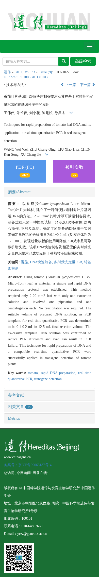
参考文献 (16, 395)
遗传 (7, 72)
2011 (19, 72)
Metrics (14, 418)
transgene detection (48, 379)
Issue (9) (46, 72)
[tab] (49, 192)
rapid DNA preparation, (59, 373)
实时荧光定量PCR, (69, 262)
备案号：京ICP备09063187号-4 (28, 465)
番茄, (25, 262)
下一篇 (86, 85)
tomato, (34, 373)
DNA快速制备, (42, 262)
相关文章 (19, 406)
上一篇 (70, 85)
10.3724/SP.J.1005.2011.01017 (26, 77)
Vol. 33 (30, 72)
